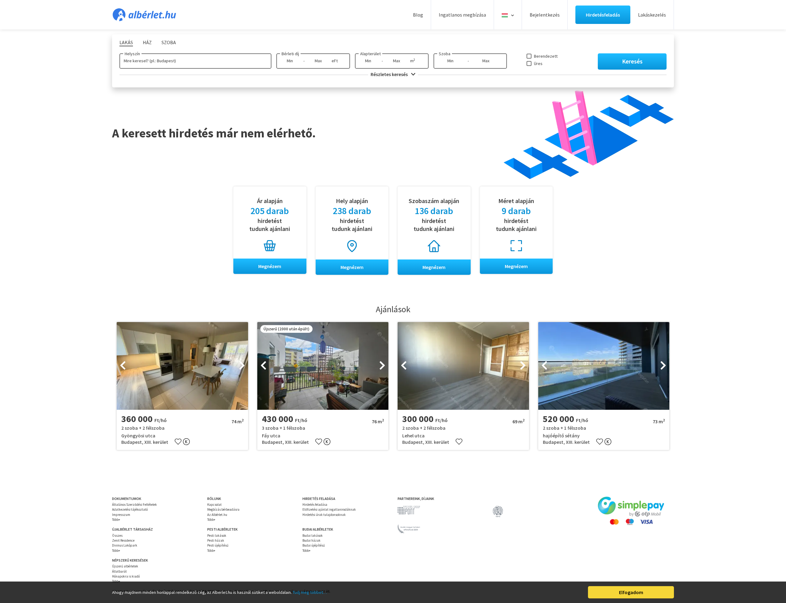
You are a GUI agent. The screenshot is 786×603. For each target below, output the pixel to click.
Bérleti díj (290, 53)
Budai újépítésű (313, 545)
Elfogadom (631, 592)
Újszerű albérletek (125, 566)
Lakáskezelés (652, 15)
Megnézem (269, 266)
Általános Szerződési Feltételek (134, 504)
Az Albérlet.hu (217, 515)
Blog (418, 15)
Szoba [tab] (168, 42)
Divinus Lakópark (124, 545)
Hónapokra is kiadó (126, 576)
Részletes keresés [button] (390, 74)
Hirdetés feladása (314, 504)
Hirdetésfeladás (603, 15)
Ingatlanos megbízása (462, 15)
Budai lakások (312, 535)
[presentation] (123, 365)
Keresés (632, 61)
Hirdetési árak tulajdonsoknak (324, 515)
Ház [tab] (147, 42)
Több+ (116, 519)
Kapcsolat (214, 504)
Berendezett (546, 56)
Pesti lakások (216, 535)
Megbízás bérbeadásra (223, 509)
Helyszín (132, 53)
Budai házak (311, 540)
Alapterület (370, 53)
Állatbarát (119, 571)
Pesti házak (215, 540)
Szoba (444, 53)
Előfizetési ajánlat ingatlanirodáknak (329, 509)
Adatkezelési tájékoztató (130, 509)
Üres (538, 63)
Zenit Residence (123, 540)
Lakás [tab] (126, 42)
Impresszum (121, 515)
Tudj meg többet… (310, 592)
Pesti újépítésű (217, 545)
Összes (117, 535)
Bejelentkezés (545, 15)
